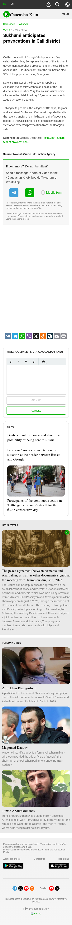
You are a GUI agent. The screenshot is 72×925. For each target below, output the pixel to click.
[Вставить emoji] (43, 361)
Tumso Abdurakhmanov (18, 810)
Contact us (39, 859)
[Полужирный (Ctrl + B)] (10, 361)
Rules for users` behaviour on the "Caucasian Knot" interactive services (36, 900)
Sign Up (36, 400)
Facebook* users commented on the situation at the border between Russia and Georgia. (33, 454)
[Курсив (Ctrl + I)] (18, 361)
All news (23, 24)
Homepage (9, 24)
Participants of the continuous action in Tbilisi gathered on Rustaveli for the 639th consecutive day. (34, 505)
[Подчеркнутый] (26, 361)
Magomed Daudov (15, 747)
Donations (63, 859)
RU (4, 4)
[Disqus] (36, 284)
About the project (11, 859)
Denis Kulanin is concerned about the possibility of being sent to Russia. (33, 437)
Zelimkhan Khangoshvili (19, 688)
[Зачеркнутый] (33, 361)
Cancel (36, 410)
